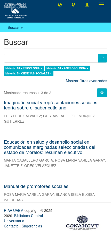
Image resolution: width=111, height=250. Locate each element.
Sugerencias (32, 225)
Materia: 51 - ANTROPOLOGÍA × (67, 68)
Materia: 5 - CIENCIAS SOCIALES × (28, 73)
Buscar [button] (14, 27)
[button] (60, 4)
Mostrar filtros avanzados (86, 80)
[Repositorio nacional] (84, 221)
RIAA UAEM (14, 210)
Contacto (11, 225)
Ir (102, 58)
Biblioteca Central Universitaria (23, 218)
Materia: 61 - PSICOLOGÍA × (23, 68)
